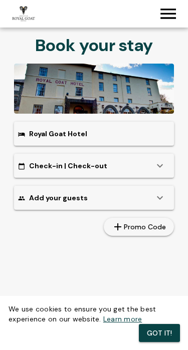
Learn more (122, 318)
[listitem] (94, 166)
